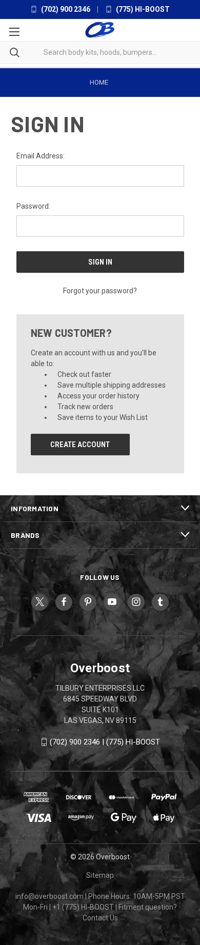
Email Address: (40, 156)
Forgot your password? (100, 291)
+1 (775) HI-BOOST (83, 907)
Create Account (80, 444)
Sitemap (100, 875)
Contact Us (100, 918)
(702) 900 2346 (64, 9)
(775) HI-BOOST (142, 9)
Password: (33, 206)
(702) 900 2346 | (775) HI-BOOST (105, 742)
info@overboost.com (49, 896)
